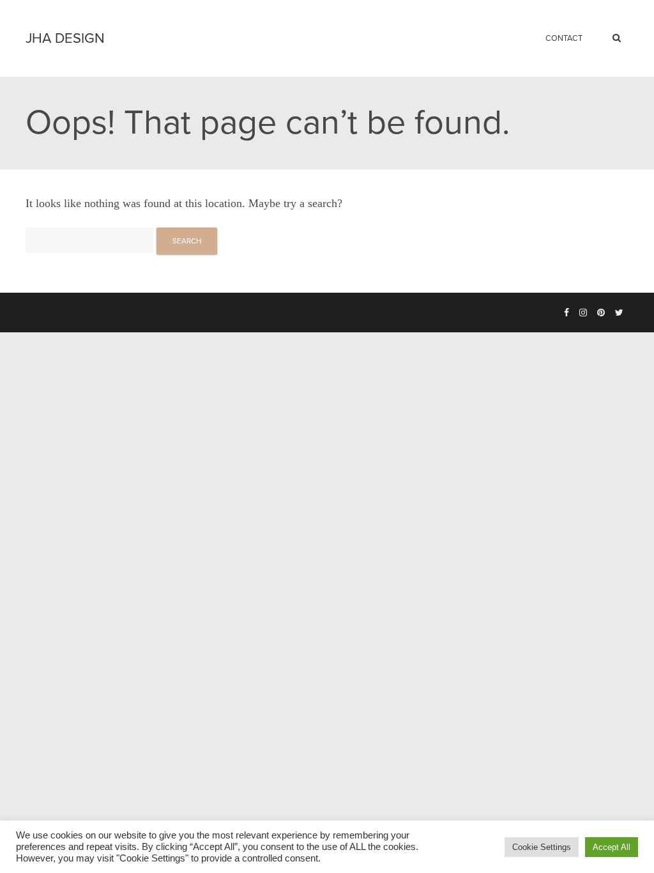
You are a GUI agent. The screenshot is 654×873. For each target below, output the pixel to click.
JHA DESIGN (65, 38)
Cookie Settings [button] (541, 847)
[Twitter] (619, 313)
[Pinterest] (601, 313)
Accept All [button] (611, 847)
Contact (563, 38)
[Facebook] (566, 313)
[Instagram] (583, 313)
